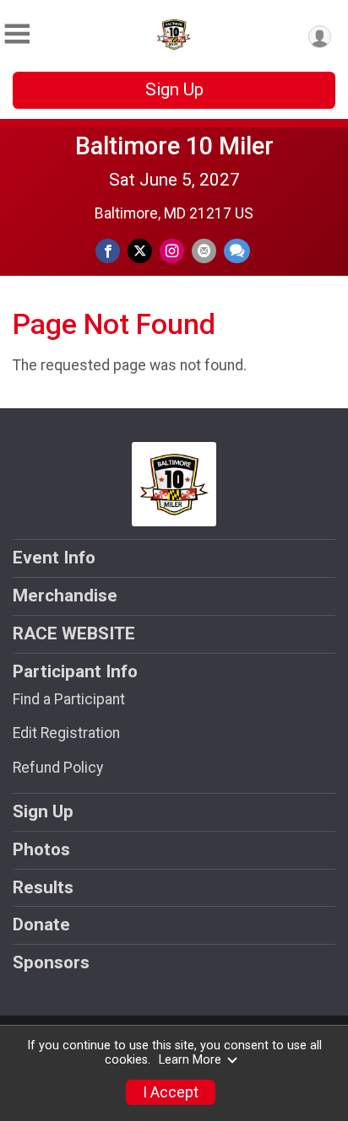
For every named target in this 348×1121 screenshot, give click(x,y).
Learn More (190, 1060)
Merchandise (65, 595)
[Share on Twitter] (140, 251)
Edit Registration (66, 733)
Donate (41, 924)
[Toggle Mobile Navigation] (17, 34)
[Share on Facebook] (107, 251)
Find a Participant (69, 699)
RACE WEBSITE (74, 633)
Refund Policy (58, 767)
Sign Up (174, 89)
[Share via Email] (204, 251)
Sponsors (51, 962)
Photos (41, 849)
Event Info (54, 557)
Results (43, 887)
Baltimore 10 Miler (174, 146)
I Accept (170, 1092)
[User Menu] (319, 36)
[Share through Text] (237, 251)
